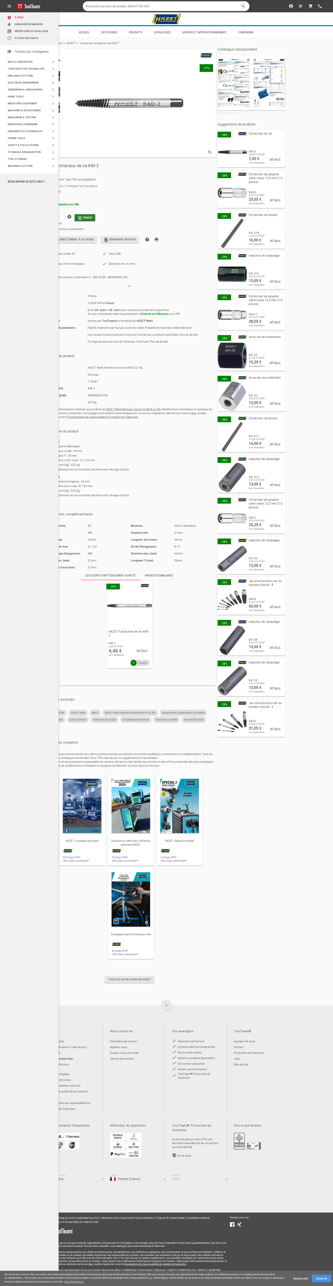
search (243, 6)
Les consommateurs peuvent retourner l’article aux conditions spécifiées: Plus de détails (143, 334)
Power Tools (32, 138)
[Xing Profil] (239, 1225)
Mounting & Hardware (32, 124)
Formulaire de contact (123, 1041)
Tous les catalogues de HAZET (129, 979)
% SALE (15, 17)
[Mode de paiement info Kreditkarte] (133, 1156)
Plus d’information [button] (74, 1282)
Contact (239, 1047)
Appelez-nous (118, 1047)
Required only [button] (300, 1278)
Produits (135, 32)
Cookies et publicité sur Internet (68, 1091)
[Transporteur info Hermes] (72, 1139)
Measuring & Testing (32, 117)
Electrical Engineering (32, 82)
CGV (72, 1218)
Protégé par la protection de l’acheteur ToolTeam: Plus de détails (128, 341)
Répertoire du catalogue (27, 31)
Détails (275, 159)
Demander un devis (120, 240)
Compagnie (246, 32)
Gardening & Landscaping (32, 89)
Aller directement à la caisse (70, 240)
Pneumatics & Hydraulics (32, 131)
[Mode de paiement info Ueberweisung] (117, 1139)
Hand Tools (32, 96)
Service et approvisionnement (204, 32)
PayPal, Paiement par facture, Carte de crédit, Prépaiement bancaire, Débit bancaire (140, 327)
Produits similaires (159, 575)
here (193, 413)
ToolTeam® (109, 320)
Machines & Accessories (32, 110)
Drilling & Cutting (32, 75)
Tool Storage (32, 159)
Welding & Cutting (32, 166)
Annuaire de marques (25, 24)
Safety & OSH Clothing (32, 145)
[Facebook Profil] (232, 1225)
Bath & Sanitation (32, 62)
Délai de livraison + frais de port (67, 1047)
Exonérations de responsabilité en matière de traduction (103, 417)
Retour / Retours (58, 1064)
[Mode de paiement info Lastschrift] (133, 1148)
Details (142, 650)
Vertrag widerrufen (60, 1058)
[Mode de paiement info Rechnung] (117, 1148)
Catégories (109, 32)
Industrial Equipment (32, 103)
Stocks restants (23, 38)
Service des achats (122, 1058)
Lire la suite (184, 1155)
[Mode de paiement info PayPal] (117, 1156)
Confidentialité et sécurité (64, 1085)
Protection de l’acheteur (249, 1052)
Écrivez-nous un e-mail (124, 1052)
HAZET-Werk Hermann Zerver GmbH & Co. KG (133, 409)
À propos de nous (244, 1041)
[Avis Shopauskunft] (253, 1148)
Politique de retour (59, 1079)
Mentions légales (58, 1074)
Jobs (237, 1058)
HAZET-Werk (145, 320)
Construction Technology (32, 69)
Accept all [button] (321, 1278)
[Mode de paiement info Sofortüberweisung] (133, 1139)
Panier (85, 218)
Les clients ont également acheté (110, 575)
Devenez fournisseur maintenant (63, 229)
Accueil (84, 32)
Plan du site (241, 1064)
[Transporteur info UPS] (72, 1148)
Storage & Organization (32, 152)
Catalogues (162, 32)
